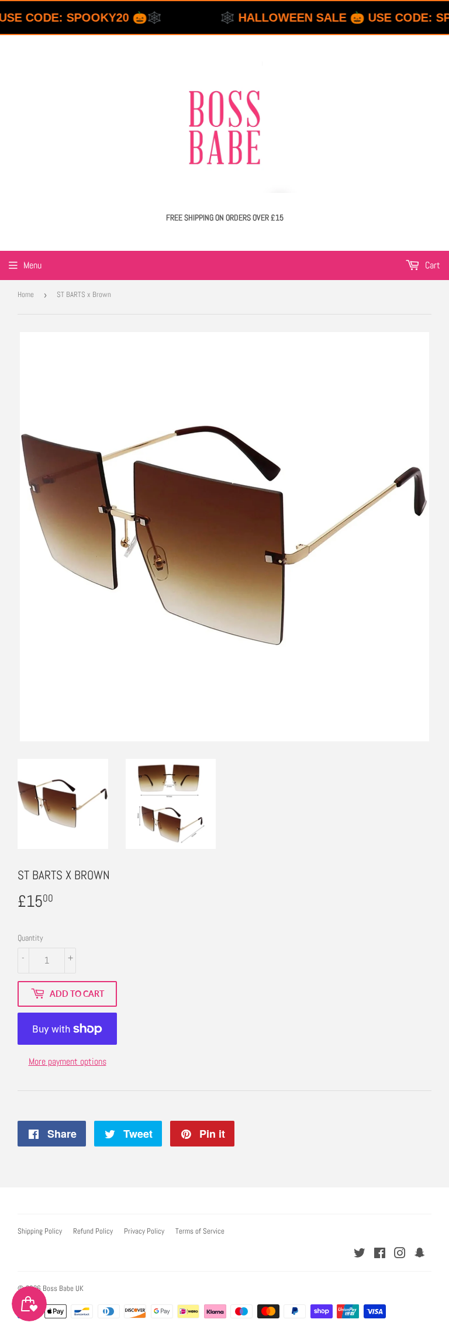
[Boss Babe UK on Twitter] (359, 1254)
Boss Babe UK (63, 1288)
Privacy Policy (144, 1231)
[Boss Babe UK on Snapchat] (420, 1254)
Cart (431, 265)
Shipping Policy (40, 1231)
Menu (32, 265)
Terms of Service (199, 1231)
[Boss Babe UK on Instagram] (400, 1254)
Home (26, 294)
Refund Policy (93, 1231)
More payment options (67, 1061)
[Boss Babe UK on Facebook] (380, 1254)
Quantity (30, 938)
